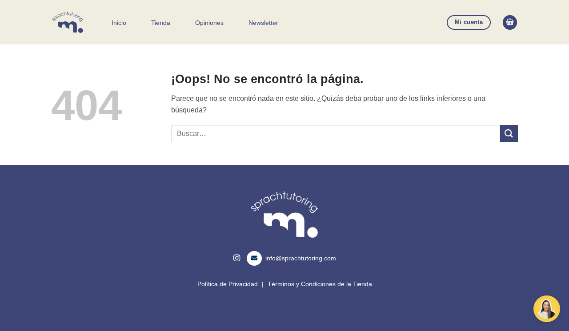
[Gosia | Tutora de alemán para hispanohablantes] (68, 22)
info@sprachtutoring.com (300, 258)
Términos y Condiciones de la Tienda (320, 283)
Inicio (119, 22)
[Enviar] (509, 133)
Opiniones (209, 22)
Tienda (160, 22)
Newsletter (263, 22)
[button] (510, 22)
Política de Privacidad (227, 283)
